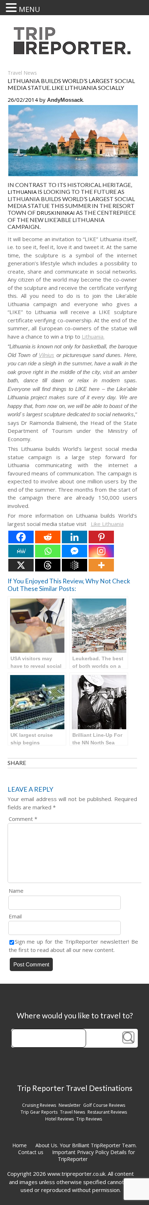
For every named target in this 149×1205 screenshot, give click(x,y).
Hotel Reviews (59, 1119)
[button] (12, 8)
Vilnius (46, 355)
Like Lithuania (107, 523)
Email (15, 916)
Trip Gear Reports (39, 1112)
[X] (21, 565)
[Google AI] (74, 565)
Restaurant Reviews (107, 1112)
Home (19, 1145)
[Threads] (47, 565)
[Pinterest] (101, 537)
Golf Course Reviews (104, 1105)
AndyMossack (65, 100)
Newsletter (70, 1105)
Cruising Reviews (39, 1105)
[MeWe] (21, 551)
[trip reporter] (74, 52)
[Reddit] (47, 537)
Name (16, 890)
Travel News (22, 72)
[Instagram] (101, 551)
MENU (29, 9)
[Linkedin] (74, 537)
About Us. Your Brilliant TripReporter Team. (86, 1145)
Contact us (30, 1152)
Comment (23, 818)
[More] (101, 565)
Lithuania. (93, 336)
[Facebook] (21, 537)
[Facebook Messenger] (74, 551)
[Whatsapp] (47, 551)
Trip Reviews (89, 1119)
